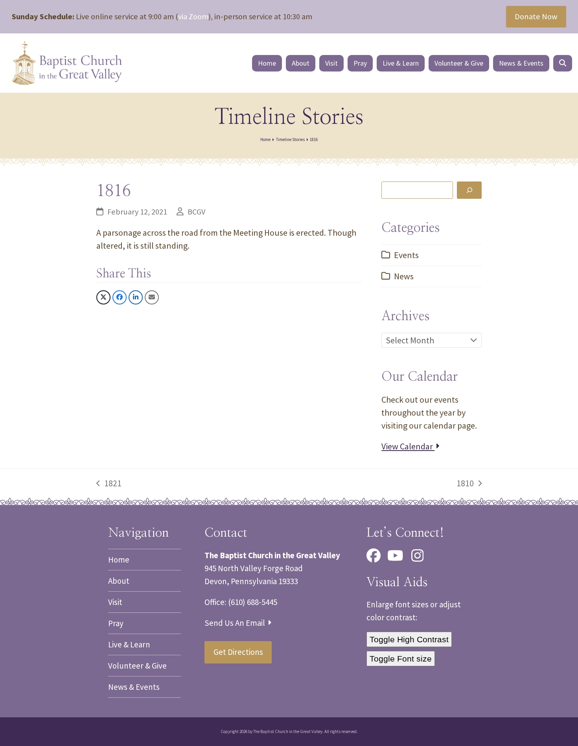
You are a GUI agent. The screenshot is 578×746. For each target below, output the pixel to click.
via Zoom (193, 16)
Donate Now (536, 16)
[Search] (469, 189)
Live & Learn (129, 644)
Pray (115, 623)
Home (118, 559)
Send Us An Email (235, 623)
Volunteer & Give (137, 665)
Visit (115, 602)
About (118, 581)
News (404, 276)
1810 (465, 484)
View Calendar (407, 446)
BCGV (196, 212)
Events (406, 254)
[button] (562, 63)
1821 (108, 484)
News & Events (134, 687)
